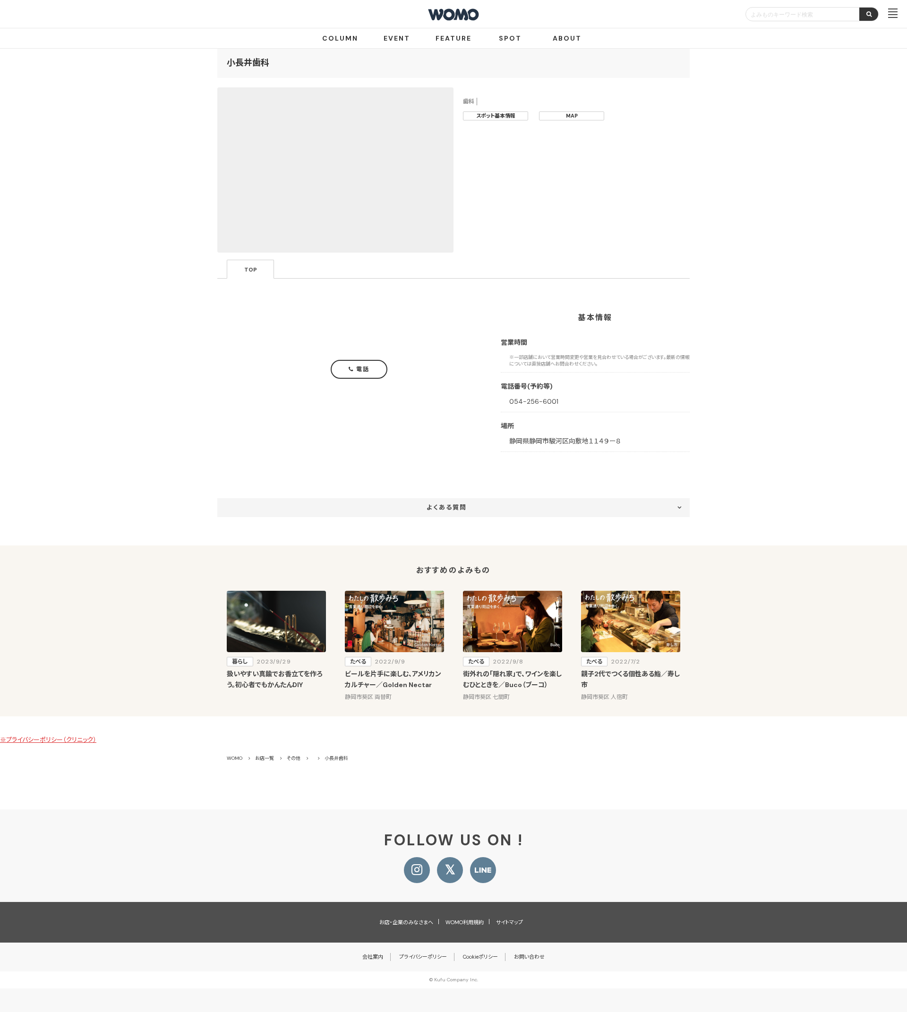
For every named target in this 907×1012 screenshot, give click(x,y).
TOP (250, 269)
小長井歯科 (248, 62)
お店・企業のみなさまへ (406, 922)
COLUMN (340, 38)
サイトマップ (509, 922)
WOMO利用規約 (464, 922)
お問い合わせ (529, 956)
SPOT (510, 38)
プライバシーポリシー (423, 956)
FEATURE (453, 38)
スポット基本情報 (495, 115)
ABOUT (567, 38)
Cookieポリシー (480, 956)
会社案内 (372, 956)
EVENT (397, 38)
